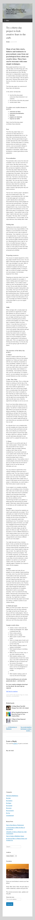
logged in (15, 743)
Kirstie (8, 42)
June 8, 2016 (13, 42)
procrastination (15, 696)
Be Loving (8, 808)
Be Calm (8, 798)
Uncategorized (10, 815)
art (23, 694)
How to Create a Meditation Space (15, 836)
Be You (8, 813)
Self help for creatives (12, 691)
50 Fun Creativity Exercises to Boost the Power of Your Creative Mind (20, 714)
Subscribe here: (10, 897)
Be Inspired (17, 694)
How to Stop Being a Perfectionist (15, 825)
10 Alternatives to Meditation (11, 728)
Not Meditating (15, 9)
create (26, 694)
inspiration (8, 696)
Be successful (10, 810)
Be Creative (9, 800)
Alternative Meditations (12, 795)
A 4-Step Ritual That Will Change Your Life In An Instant (20, 707)
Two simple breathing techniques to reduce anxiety (26, 728)
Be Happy (8, 803)
